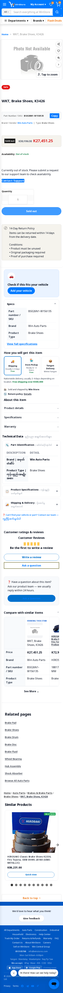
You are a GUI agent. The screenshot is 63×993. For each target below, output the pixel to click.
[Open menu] (4, 4)
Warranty (31, 426)
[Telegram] (27, 986)
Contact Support (13, 180)
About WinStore (33, 942)
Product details (31, 408)
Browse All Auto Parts (17, 780)
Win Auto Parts (25, 122)
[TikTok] (37, 986)
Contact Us (17, 942)
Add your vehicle (21, 290)
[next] (57, 845)
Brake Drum (11, 737)
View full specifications (22, 344)
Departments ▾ (18, 20)
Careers (47, 942)
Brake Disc (11, 744)
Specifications (31, 417)
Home (5, 34)
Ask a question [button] (31, 565)
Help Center (45, 934)
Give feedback (31, 918)
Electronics (31, 934)
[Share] (58, 44)
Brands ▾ (38, 20)
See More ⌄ (31, 691)
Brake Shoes (12, 729)
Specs (10, 304)
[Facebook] (22, 986)
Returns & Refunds (31, 938)
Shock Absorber (14, 773)
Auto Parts (19, 792)
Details (28, 393)
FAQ (57, 938)
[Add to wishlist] (58, 51)
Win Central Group (41, 946)
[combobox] (36, 12)
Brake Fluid (11, 751)
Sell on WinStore (21, 946)
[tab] (12, 365)
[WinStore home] (18, 4)
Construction (41, 930)
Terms (16, 986)
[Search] (57, 12)
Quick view (31, 874)
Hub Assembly (13, 766)
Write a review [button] (31, 557)
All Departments (12, 930)
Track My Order (12, 938)
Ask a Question (31, 598)
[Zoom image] (58, 57)
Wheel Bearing (13, 758)
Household (17, 934)
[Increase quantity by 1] (30, 198)
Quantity (7, 191)
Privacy (7, 986)
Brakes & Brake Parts (39, 792)
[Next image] (58, 64)
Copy (54, 116)
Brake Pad (10, 722)
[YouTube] (32, 986)
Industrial (54, 930)
